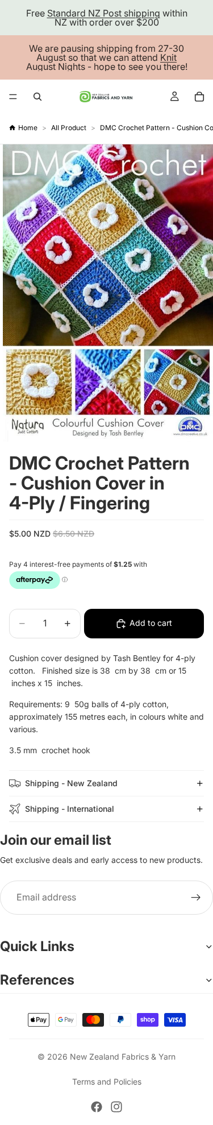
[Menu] (13, 97)
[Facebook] (96, 1107)
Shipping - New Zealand (71, 783)
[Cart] (199, 96)
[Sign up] (196, 898)
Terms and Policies (106, 1081)
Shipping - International (69, 808)
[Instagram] (116, 1107)
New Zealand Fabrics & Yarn (123, 1056)
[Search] (37, 96)
